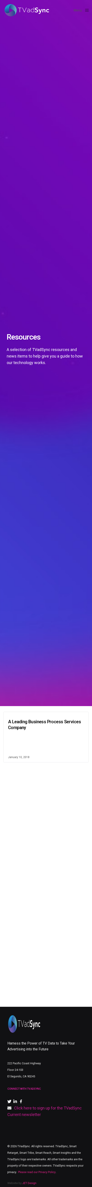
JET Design (29, 1183)
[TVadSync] (26, 10)
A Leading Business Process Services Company (44, 724)
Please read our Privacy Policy (37, 1172)
